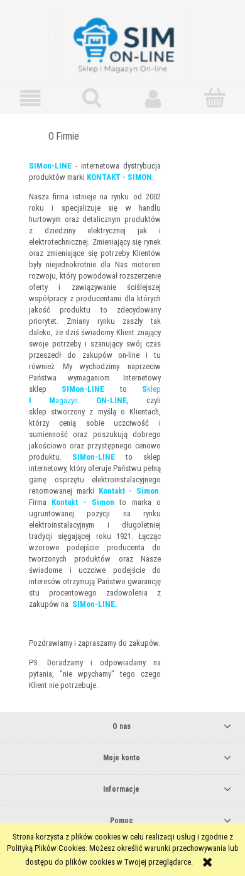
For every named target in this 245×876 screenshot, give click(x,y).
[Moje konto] (153, 98)
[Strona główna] (122, 44)
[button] (31, 98)
